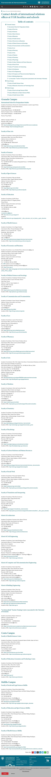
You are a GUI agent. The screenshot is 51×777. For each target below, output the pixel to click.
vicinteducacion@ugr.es (6, 213)
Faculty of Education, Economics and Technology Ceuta (21, 85)
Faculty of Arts (11, 52)
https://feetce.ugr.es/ (8, 675)
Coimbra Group (32, 757)
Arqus (17, 757)
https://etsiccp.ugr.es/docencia (16, 558)
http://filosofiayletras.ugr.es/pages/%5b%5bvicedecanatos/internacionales (20, 377)
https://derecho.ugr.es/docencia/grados (18, 332)
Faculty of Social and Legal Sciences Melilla (18, 90)
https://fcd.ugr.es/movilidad (10, 309)
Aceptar (5, 773)
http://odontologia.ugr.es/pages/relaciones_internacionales (17, 423)
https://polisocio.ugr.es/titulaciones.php (18, 291)
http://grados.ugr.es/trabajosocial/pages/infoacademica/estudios (23, 487)
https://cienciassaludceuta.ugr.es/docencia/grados (20, 654)
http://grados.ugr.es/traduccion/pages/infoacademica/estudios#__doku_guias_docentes (29, 510)
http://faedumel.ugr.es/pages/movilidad (12, 724)
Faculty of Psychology (13, 59)
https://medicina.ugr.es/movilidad (11, 402)
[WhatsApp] (45, 752)
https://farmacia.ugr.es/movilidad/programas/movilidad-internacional (19, 351)
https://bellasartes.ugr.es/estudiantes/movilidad (14, 146)
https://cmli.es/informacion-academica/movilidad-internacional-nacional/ (20, 626)
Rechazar (13, 773)
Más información (25, 771)
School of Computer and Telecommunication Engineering (21, 73)
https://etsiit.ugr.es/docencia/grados (17, 580)
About (4, 11)
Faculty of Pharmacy (13, 50)
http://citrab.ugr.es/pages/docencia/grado (18, 466)
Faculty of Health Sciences (14, 38)
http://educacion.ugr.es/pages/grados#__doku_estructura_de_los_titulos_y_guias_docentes (25, 218)
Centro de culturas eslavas (21, 762)
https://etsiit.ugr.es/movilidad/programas (13, 579)
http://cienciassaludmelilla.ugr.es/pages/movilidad (15, 747)
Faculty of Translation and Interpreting (17, 66)
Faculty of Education (13, 36)
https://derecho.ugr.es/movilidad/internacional (14, 330)
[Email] (48, 752)
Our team (8, 11)
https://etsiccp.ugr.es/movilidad (11, 556)
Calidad (30, 764)
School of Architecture (13, 69)
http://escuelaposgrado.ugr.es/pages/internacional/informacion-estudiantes (20, 125)
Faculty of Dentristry (13, 57)
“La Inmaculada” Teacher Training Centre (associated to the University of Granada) (27, 78)
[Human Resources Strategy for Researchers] (48, 761)
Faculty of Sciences (12, 31)
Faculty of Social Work (13, 64)
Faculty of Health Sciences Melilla (16, 95)
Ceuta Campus (10, 81)
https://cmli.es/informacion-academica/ (18, 628)
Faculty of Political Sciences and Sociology (17, 43)
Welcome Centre (19, 764)
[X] (38, 752)
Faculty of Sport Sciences (14, 34)
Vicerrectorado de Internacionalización (13, 2)
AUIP (30, 759)
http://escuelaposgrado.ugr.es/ (16, 126)
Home (1, 11)
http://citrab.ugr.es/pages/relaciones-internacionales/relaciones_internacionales (22, 465)
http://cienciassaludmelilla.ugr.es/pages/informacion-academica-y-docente (25, 748)
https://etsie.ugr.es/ (13, 605)
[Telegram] (43, 752)
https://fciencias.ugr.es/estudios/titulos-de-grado (20, 168)
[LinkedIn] (40, 752)
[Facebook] (35, 752)
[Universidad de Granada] (43, 2)
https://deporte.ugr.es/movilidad (11, 188)
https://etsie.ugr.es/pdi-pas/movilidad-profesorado (14, 603)
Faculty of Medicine (12, 55)
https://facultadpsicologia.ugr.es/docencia (18, 445)
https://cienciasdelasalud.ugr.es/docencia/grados (20, 241)
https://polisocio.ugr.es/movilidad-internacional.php (15, 290)
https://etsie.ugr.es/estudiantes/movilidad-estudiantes (16, 601)
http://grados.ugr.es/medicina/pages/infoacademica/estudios (22, 403)
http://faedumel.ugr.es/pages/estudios (17, 726)
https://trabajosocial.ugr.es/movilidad (12, 486)
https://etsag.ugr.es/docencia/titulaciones (18, 531)
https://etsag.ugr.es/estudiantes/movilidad (13, 530)
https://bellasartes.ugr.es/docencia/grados (18, 147)
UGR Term (31, 762)
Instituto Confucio (33, 761)
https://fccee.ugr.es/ (8, 267)
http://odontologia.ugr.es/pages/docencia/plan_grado (21, 424)
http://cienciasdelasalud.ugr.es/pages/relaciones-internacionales (18, 239)
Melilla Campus (10, 88)
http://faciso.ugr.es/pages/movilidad (12, 701)
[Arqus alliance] (10, 766)
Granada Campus (11, 24)
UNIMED (18, 759)
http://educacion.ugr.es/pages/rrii (11, 214)
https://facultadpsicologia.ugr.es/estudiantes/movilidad (16, 444)
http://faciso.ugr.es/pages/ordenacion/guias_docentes (21, 703)
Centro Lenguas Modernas (21, 761)
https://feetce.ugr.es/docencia (16, 677)
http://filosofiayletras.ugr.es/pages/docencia (19, 379)
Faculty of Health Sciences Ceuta (16, 83)
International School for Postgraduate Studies (18, 27)
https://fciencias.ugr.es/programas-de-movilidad (14, 167)
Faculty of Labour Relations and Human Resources (20, 62)
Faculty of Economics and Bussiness (16, 41)
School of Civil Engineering (14, 71)
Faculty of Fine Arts (12, 29)
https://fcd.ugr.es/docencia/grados (16, 311)
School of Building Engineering (15, 76)
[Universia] (48, 757)
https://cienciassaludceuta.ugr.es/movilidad (13, 652)
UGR (4, 263)
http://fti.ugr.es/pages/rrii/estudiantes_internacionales (16, 509)
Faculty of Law (11, 48)
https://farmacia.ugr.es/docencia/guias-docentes (20, 353)
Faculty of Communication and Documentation (19, 45)
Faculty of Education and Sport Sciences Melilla (19, 92)
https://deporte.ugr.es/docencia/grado (17, 189)
